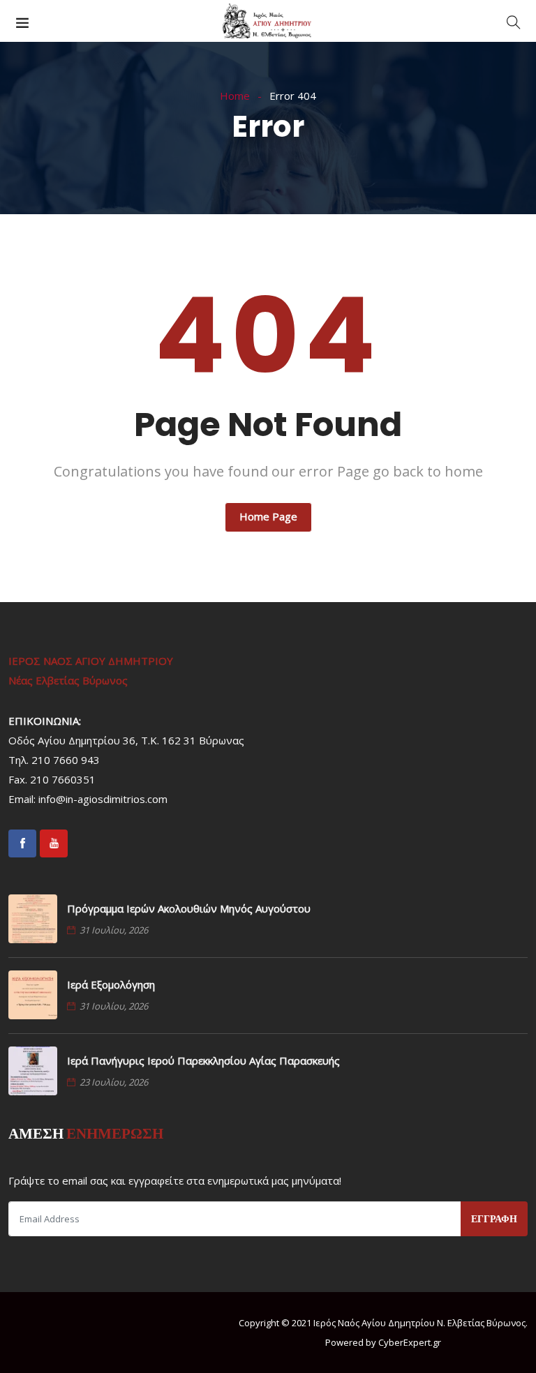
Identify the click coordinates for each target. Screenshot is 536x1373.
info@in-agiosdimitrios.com (103, 799)
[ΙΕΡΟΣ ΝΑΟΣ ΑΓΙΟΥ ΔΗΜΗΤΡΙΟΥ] (268, 22)
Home (235, 96)
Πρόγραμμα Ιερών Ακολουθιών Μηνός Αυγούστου (189, 908)
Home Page (268, 516)
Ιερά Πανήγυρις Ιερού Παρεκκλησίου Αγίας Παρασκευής (203, 1060)
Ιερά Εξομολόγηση (111, 984)
